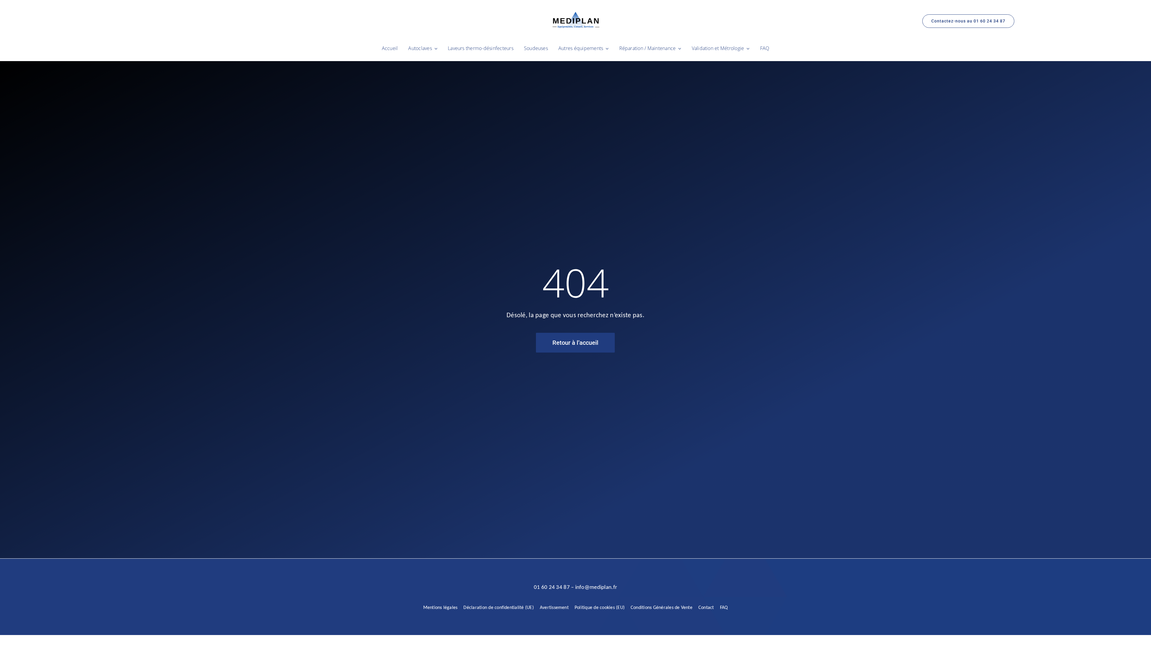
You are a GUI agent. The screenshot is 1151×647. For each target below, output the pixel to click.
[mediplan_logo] (575, 13)
